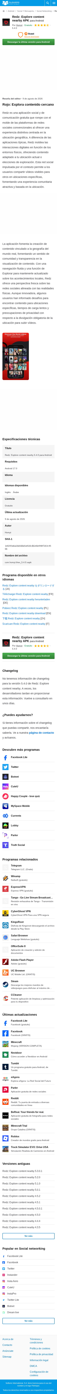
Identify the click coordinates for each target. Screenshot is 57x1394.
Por (17, 25)
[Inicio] (3, 11)
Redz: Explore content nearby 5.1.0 (21, 1183)
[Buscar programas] (48, 3)
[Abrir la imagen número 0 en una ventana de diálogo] (15, 356)
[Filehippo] (10, 3)
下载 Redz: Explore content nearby (21, 618)
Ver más (28, 1236)
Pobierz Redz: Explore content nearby (22, 608)
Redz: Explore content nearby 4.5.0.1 (22, 1208)
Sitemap (6, 1356)
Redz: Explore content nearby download (24, 613)
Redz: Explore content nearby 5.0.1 (21, 1190)
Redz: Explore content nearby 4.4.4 (21, 1221)
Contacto (7, 1345)
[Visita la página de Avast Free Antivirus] (28, 35)
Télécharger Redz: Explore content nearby (25, 594)
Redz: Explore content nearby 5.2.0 (21, 1177)
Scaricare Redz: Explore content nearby (23, 624)
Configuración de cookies (39, 1374)
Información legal (39, 1360)
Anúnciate (7, 1351)
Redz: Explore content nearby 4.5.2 (21, 1196)
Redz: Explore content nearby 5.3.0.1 (22, 1171)
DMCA (33, 1366)
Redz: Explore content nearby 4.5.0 (21, 1215)
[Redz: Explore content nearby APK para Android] (6, 22)
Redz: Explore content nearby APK (28, 639)
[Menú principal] (54, 3)
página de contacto (41, 732)
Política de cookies (40, 1348)
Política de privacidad (41, 1354)
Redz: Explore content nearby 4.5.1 (21, 1202)
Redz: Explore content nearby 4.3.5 (21, 1227)
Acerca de (7, 1339)
